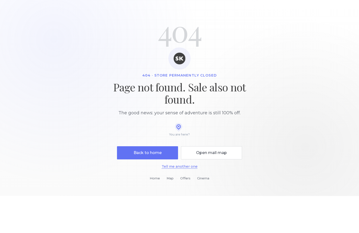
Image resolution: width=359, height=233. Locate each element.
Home (155, 178)
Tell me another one (180, 166)
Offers (185, 178)
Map (170, 178)
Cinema (203, 178)
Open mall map (211, 152)
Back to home (148, 152)
